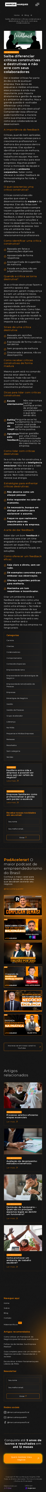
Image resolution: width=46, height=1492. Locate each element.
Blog (27, 15)
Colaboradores (13, 652)
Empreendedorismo (16, 670)
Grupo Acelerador (15, 716)
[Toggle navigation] (37, 4)
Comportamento (14, 658)
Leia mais (11, 781)
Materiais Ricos (11, 1324)
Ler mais (11, 1122)
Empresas (11, 692)
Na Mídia (10, 728)
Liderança (11, 722)
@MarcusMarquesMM (13, 889)
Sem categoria (13, 751)
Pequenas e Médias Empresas (20, 733)
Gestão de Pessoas (15, 710)
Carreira (10, 640)
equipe (32, 201)
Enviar (22, 838)
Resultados (12, 745)
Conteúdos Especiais (16, 664)
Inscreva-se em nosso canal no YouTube (22, 1047)
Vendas (10, 757)
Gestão (10, 704)
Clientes (10, 646)
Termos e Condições (34, 1479)
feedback (32, 535)
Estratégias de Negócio (17, 698)
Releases (11, 739)
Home (17, 15)
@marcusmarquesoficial (18, 1412)
